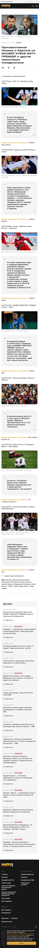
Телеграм (14, 918)
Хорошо (21, 943)
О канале (5, 874)
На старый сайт (30, 1)
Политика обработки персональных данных (8, 887)
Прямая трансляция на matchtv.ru (15, 143)
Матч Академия (7, 901)
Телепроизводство (27, 874)
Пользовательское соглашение (9, 926)
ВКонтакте (5, 918)
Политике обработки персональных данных (20, 934)
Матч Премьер (6, 910)
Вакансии (24, 877)
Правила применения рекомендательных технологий (9, 893)
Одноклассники (7, 921)
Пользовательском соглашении (16, 935)
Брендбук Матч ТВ (8, 880)
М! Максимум (6, 913)
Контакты (5, 877)
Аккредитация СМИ (27, 880)
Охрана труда (6, 883)
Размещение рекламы (25, 883)
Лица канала (6, 898)
